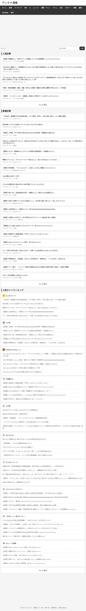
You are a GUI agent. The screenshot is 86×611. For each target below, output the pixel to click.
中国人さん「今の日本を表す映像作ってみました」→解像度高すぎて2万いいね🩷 (29, 470)
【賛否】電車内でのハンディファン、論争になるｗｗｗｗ (22, 551)
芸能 (74, 8)
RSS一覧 (47, 607)
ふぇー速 (15, 178)
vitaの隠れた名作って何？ (11, 176)
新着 (10, 8)
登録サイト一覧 (38, 607)
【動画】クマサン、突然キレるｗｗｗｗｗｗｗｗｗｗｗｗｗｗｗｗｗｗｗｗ (27, 501)
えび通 (8, 406)
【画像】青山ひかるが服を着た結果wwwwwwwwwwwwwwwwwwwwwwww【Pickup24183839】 (36, 497)
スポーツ (68, 8)
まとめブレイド (17, 118)
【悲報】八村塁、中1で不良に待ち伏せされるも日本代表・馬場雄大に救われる (29, 133)
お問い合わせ (62, 607)
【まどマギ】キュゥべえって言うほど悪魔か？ (18, 447)
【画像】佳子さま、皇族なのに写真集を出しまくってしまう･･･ (23, 399)
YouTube (5, 12)
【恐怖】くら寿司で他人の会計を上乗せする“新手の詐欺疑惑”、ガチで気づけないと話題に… (33, 493)
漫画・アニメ (45, 8)
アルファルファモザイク (14, 489)
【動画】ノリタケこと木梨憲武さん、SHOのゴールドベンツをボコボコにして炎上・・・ (32, 528)
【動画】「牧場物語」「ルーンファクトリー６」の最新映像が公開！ (25, 418)
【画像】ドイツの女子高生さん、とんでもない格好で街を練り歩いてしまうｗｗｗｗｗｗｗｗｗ (34, 395)
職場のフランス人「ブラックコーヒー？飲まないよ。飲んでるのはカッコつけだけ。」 (31, 159)
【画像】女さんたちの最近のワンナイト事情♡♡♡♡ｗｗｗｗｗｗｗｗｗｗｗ (28, 387)
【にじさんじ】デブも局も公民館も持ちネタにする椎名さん (22, 372)
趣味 (80, 8)
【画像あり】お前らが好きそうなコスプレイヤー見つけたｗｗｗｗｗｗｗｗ (27, 225)
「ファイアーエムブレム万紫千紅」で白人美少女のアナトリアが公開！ (26, 422)
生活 (61, 8)
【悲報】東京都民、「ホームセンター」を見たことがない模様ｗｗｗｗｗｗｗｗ (29, 168)
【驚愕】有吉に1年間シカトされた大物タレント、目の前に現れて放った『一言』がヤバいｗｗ (34, 201)
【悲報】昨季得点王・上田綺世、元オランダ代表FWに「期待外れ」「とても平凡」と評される (34, 259)
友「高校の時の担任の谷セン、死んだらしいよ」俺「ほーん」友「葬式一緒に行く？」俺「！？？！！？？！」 (39, 474)
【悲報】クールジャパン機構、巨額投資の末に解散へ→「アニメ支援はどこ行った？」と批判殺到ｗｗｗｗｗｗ (39, 509)
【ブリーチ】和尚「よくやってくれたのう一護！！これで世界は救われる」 (27, 451)
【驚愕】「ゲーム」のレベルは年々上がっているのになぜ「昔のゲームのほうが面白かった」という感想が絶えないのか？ (43, 478)
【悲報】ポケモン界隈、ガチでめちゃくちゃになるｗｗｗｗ (22, 555)
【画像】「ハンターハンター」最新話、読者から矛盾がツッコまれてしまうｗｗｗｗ (30, 96)
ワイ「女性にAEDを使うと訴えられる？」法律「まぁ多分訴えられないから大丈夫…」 (31, 250)
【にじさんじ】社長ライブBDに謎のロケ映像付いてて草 (21, 368)
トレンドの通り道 (18, 220)
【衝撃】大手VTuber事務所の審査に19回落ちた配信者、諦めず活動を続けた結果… (30, 505)
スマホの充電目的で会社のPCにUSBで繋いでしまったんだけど (23, 184)
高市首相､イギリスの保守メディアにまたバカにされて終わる (23, 124)
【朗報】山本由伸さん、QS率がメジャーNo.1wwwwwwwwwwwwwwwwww (29, 209)
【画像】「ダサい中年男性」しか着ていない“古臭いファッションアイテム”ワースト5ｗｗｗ (33, 524)
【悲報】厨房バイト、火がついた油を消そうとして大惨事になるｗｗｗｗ (27, 559)
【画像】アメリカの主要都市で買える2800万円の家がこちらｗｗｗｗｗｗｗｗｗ (29, 532)
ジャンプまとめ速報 (18, 61)
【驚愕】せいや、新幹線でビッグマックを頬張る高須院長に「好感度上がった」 (29, 151)
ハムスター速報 (17, 277)
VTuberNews (16, 71)
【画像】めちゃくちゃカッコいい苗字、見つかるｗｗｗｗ (22, 242)
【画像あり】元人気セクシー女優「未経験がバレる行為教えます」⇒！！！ (27, 391)
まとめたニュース (12, 462)
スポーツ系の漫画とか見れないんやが (15, 275)
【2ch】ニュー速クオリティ (15, 516)
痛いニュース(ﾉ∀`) (18, 269)
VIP (25, 8)
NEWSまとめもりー (18, 203)
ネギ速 (14, 135)
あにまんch (10, 435)
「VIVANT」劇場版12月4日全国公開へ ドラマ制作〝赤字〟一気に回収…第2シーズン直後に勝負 (34, 116)
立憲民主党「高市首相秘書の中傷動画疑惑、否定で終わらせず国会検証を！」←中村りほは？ (33, 466)
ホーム (4, 8)
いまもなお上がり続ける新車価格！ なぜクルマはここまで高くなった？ (27, 520)
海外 (12, 12)
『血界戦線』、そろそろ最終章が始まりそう (17, 443)
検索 (82, 48)
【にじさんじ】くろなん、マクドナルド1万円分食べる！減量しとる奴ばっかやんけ (30, 364)
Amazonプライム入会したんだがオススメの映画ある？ (21, 410)
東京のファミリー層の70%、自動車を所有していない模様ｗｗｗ (24, 536)
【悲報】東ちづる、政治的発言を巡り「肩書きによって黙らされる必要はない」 (29, 192)
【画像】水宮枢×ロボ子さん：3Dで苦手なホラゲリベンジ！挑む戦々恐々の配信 (29, 217)
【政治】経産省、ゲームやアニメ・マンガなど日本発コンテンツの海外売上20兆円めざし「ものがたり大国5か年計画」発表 (43, 427)
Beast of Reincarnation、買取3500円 (15, 414)
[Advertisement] (43, 30)
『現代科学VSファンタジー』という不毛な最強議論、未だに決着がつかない (28, 455)
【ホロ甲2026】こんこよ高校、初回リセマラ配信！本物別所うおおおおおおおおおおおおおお (34, 360)
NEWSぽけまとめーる (18, 170)
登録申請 (54, 607)
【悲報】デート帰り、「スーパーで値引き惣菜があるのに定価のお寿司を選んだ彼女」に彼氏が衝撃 (36, 267)
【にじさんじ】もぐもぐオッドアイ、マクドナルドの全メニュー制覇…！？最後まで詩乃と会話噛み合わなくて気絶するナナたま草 (43, 355)
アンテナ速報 (10, 2)
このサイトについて (26, 607)
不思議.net (16, 236)
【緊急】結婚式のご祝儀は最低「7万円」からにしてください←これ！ (26, 234)
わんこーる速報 (17, 244)
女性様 (14, 145)
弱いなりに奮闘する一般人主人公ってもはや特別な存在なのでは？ (25, 439)
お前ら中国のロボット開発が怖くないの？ (16, 482)
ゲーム (55, 8)
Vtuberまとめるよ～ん (19, 82)
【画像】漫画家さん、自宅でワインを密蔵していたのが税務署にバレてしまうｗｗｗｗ (31, 59)
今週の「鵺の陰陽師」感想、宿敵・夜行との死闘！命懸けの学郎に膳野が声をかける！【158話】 (35, 88)
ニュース (36, 8)
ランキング (18, 8)
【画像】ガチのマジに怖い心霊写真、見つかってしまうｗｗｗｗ (24, 563)
